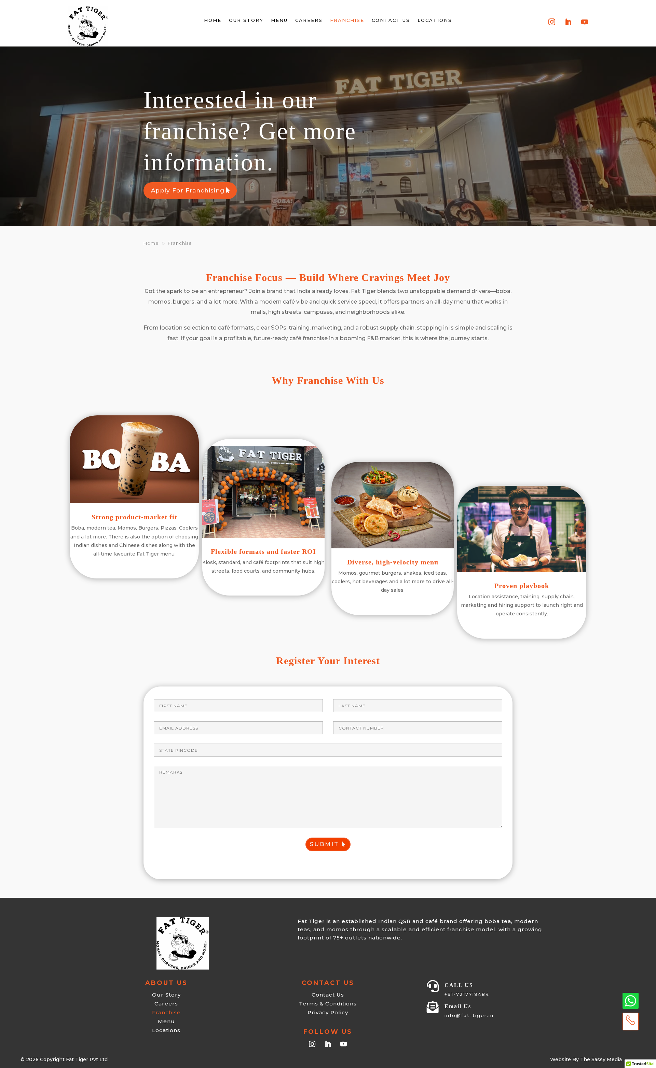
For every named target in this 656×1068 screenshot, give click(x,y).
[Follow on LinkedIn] (568, 22)
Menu (279, 20)
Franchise (347, 20)
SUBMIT (324, 844)
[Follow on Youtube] (584, 22)
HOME (212, 20)
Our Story (246, 20)
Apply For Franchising (187, 190)
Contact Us (391, 20)
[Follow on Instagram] (552, 22)
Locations (435, 20)
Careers (309, 20)
